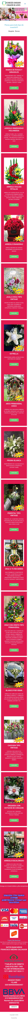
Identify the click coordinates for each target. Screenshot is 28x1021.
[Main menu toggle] (25, 3)
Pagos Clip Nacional (14, 940)
